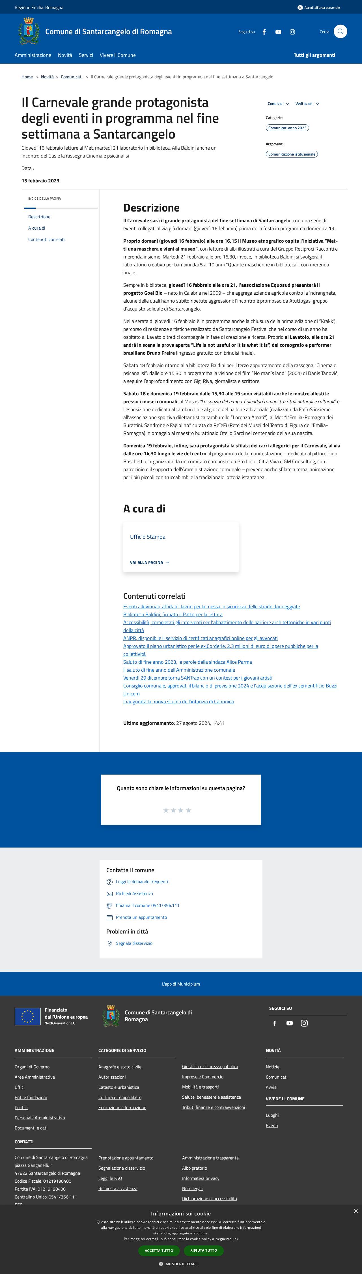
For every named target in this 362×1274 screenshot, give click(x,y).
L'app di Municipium (181, 983)
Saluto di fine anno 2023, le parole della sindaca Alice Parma (187, 662)
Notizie (272, 1066)
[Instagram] (290, 31)
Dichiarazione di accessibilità (209, 1198)
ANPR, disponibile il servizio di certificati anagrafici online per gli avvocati (200, 638)
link (235, 1238)
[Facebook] (262, 31)
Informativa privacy (200, 1178)
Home (27, 76)
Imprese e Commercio (202, 1076)
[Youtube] (276, 31)
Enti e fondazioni (31, 1097)
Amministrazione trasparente (210, 1157)
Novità (47, 76)
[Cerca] (340, 31)
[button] (181, 1263)
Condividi (276, 103)
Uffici (20, 1087)
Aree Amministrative (35, 1076)
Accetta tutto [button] (159, 1250)
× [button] (356, 1211)
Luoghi (272, 1115)
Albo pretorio (194, 1168)
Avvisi (271, 1087)
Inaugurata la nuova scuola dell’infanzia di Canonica (178, 701)
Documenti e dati (31, 1127)
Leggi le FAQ (110, 1178)
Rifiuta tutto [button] (203, 1250)
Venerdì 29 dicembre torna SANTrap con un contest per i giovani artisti (197, 678)
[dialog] (181, 1239)
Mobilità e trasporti (200, 1086)
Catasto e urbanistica (118, 1087)
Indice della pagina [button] (44, 198)
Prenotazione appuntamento (125, 1157)
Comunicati (72, 76)
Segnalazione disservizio (121, 1168)
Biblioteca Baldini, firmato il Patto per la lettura (173, 614)
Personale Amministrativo (40, 1117)
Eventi (272, 1125)
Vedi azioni (305, 103)
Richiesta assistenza (117, 1188)
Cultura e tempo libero (119, 1097)
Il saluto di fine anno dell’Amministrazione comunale (179, 670)
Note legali (192, 1188)
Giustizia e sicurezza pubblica (210, 1066)
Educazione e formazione (122, 1107)
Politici (21, 1107)
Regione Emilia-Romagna (39, 7)
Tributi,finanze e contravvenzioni (213, 1107)
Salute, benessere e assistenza (211, 1097)
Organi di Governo (32, 1066)
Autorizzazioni (112, 1076)
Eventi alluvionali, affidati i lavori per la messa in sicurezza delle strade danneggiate (211, 606)
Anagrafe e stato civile (119, 1066)
